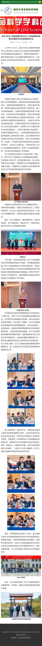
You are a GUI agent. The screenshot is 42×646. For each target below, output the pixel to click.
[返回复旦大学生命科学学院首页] (21, 10)
